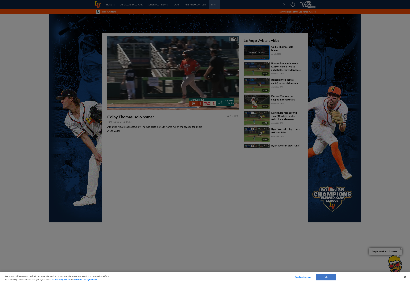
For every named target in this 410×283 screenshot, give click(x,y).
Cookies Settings (303, 277)
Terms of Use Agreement (85, 279)
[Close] (404, 277)
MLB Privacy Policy (61, 279)
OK (326, 277)
